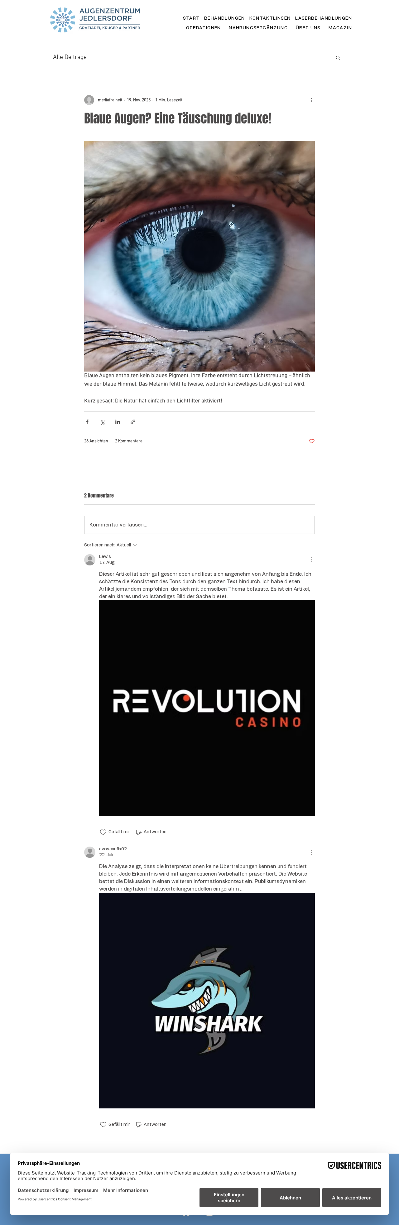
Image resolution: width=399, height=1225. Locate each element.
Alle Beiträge (70, 57)
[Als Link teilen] (133, 422)
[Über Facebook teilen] (87, 422)
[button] (338, 57)
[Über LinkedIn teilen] (118, 422)
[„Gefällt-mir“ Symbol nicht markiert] (103, 832)
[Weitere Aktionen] (311, 100)
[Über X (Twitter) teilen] (102, 422)
